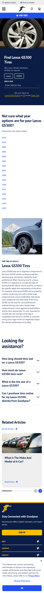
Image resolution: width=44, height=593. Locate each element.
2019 (4, 137)
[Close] (41, 560)
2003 (4, 161)
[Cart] (39, 9)
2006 (4, 147)
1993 (4, 208)
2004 (4, 156)
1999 (4, 180)
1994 (4, 203)
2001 (4, 170)
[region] (22, 575)
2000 (4, 175)
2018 (4, 142)
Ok (22, 588)
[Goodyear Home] (22, 9)
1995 (4, 199)
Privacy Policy (33, 576)
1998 (4, 185)
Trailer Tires (35, 95)
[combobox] (8, 76)
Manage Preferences (22, 581)
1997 (4, 189)
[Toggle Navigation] (4, 9)
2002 (4, 166)
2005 (4, 152)
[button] (22, 459)
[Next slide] (40, 491)
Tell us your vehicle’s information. (16, 68)
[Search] (32, 9)
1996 (4, 194)
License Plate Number (12, 95)
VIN (24, 95)
